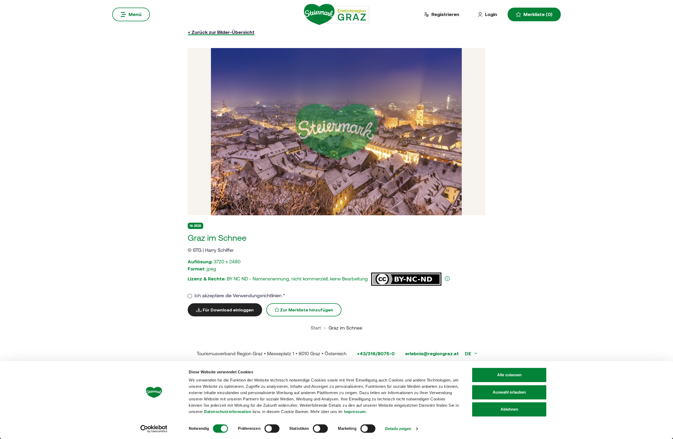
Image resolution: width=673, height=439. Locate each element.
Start (316, 328)
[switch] (271, 428)
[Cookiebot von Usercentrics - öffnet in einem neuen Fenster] (154, 429)
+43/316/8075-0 (376, 353)
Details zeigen (398, 428)
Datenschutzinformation (227, 411)
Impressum (355, 411)
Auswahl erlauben (509, 392)
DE (468, 353)
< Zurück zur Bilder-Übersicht (221, 32)
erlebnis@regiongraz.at (432, 353)
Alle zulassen (509, 375)
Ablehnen (509, 409)
